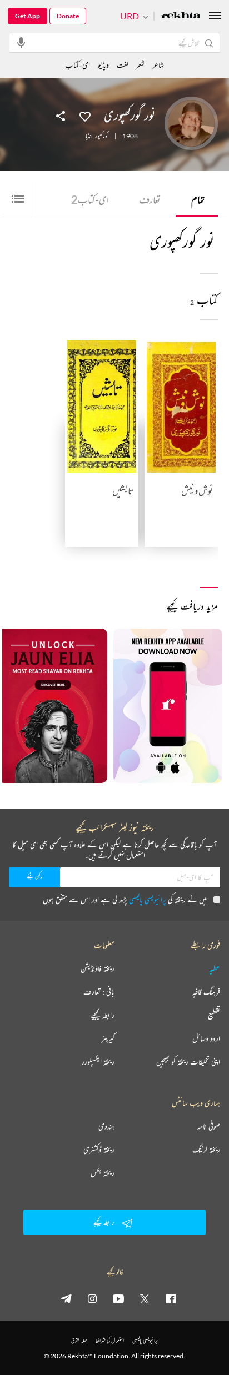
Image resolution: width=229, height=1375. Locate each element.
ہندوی (106, 1126)
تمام (198, 199)
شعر (140, 64)
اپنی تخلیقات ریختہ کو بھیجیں (188, 1061)
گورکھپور (101, 136)
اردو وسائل (206, 1038)
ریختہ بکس (102, 1172)
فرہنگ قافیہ (206, 991)
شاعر (158, 64)
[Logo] (180, 16)
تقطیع (214, 1015)
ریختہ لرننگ (206, 1149)
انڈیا (89, 136)
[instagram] (92, 1298)
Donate (68, 16)
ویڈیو (103, 64)
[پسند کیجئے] (85, 116)
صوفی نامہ (208, 1126)
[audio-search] (21, 42)
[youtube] (118, 1298)
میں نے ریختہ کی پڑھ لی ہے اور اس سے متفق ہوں (125, 899)
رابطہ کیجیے (102, 1015)
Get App (27, 16)
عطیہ (214, 968)
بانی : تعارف (98, 991)
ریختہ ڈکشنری (98, 1149)
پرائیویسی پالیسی (147, 899)
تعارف (150, 199)
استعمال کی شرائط (110, 1340)
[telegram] (66, 1298)
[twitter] (144, 1298)
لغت (122, 64)
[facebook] (171, 1298)
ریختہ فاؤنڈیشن (97, 968)
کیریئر (107, 1038)
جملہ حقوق (79, 1340)
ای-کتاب (90, 199)
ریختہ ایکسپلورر (98, 1061)
